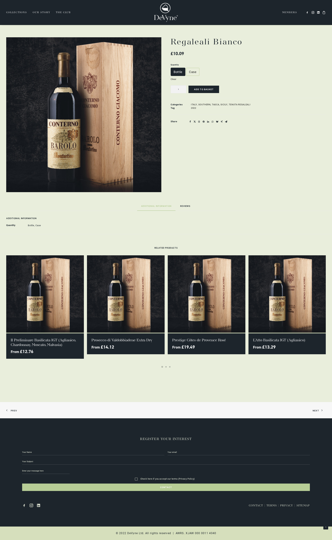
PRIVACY (286, 505)
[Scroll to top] (325, 526)
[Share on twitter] (195, 122)
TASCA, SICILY (219, 104)
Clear (173, 79)
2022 (193, 107)
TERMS (271, 505)
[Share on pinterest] (204, 122)
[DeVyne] (166, 12)
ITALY (194, 104)
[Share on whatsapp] (213, 122)
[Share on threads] (199, 122)
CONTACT (256, 505)
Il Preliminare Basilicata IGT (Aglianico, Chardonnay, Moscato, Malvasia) (43, 342)
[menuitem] (17, 12)
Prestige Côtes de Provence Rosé (199, 340)
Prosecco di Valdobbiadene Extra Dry (121, 340)
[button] (308, 12)
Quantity (175, 64)
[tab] (185, 207)
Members (289, 12)
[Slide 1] (162, 367)
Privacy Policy (186, 478)
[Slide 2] (166, 367)
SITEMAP (303, 505)
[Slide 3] (170, 367)
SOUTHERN (204, 104)
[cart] (323, 12)
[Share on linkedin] (208, 122)
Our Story (41, 12)
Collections (16, 12)
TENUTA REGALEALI (239, 104)
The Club (63, 12)
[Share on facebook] (190, 122)
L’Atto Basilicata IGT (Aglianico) (279, 340)
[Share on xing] (222, 122)
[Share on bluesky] (217, 122)
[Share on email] (226, 122)
